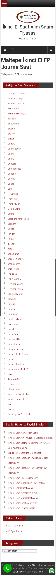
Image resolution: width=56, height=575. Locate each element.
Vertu (10, 404)
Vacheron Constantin (18, 394)
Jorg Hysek (13, 269)
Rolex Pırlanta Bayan (18, 354)
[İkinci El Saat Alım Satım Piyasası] (5, 50)
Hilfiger (11, 234)
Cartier (11, 153)
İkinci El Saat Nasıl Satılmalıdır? (23, 478)
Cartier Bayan (14, 148)
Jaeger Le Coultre (16, 259)
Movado (12, 299)
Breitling (12, 133)
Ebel (10, 189)
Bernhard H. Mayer (17, 113)
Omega (11, 304)
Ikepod (11, 244)
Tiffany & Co (14, 379)
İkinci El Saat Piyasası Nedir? (21, 508)
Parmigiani (13, 314)
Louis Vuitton (14, 279)
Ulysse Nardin (14, 389)
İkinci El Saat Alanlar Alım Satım (23, 433)
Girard (11, 214)
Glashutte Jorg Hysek (18, 219)
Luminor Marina (15, 284)
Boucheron (13, 123)
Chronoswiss (14, 169)
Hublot (11, 239)
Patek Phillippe (15, 319)
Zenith (11, 409)
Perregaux (13, 324)
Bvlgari (11, 138)
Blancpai (12, 118)
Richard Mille (14, 339)
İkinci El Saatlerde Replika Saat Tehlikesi (27, 483)
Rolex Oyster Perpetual (19, 414)
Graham (12, 224)
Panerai (11, 309)
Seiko (10, 374)
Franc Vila (13, 199)
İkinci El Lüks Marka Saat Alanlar (23, 498)
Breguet (11, 128)
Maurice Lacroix (15, 294)
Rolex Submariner (16, 364)
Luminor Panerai (16, 289)
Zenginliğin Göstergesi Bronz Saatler (25, 453)
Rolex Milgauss (15, 349)
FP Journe (13, 194)
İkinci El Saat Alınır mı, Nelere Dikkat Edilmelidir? (30, 438)
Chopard (12, 163)
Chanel (11, 158)
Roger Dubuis (14, 344)
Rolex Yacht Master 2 (18, 369)
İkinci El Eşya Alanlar (13, 531)
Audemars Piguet (16, 98)
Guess (11, 229)
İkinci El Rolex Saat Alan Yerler (22, 503)
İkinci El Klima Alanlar (13, 525)
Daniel (11, 184)
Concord (12, 174)
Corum (11, 179)
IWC (10, 249)
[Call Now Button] (7, 568)
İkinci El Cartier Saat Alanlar (21, 488)
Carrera (11, 143)
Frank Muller (14, 204)
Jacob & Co (13, 254)
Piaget (11, 329)
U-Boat (11, 384)
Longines (12, 274)
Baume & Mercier (16, 103)
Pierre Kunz (13, 334)
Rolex (10, 359)
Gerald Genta (14, 209)
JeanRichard (14, 264)
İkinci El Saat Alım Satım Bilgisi (22, 493)
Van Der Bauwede (16, 399)
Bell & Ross (13, 108)
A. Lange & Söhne (16, 93)
